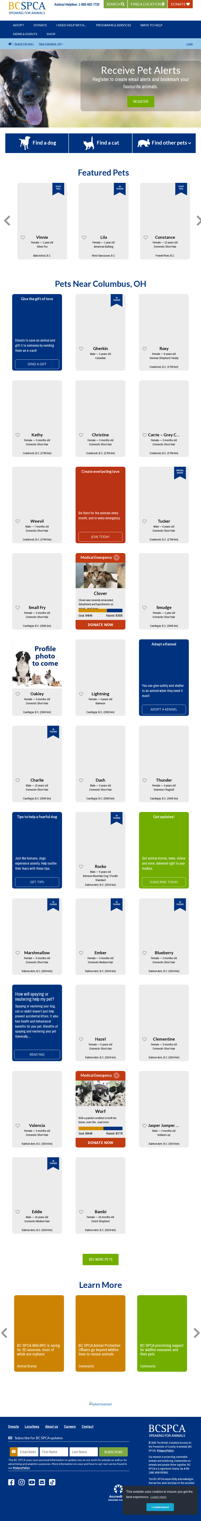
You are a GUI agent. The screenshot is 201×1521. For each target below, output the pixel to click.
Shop (51, 34)
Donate (40, 25)
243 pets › (24, 44)
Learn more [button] (158, 1497)
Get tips (37, 882)
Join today (100, 537)
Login (189, 44)
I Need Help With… (71, 25)
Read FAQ (37, 1054)
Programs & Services (113, 25)
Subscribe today (164, 882)
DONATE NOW (100, 624)
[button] (115, 4)
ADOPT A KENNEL (164, 709)
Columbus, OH (50, 44)
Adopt (18, 25)
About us (51, 1427)
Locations (32, 1427)
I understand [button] (160, 1507)
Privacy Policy (21, 1468)
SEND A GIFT (37, 364)
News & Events (25, 34)
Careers (70, 1427)
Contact (87, 1427)
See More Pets (100, 1259)
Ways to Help (151, 25)
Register (140, 101)
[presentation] (7, 220)
